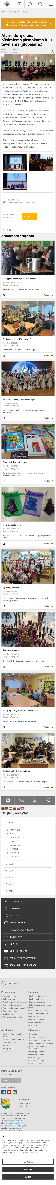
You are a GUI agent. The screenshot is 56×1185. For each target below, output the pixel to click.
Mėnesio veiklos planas (21, 930)
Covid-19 (14, 944)
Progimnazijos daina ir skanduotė (15, 1008)
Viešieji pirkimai (8, 1049)
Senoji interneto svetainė (23, 958)
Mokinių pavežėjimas (37, 1017)
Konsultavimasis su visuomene (41, 1043)
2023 (11, 878)
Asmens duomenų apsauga (39, 1040)
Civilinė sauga (34, 1058)
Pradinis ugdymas (36, 999)
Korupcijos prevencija (37, 1055)
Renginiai (26, 12)
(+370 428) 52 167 (16, 1121)
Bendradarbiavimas (10, 1014)
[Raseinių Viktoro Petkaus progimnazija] (7, 4)
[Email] (15, 1092)
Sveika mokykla (17, 923)
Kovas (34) (14, 849)
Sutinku (28, 1177)
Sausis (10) (14, 857)
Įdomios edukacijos (12, 525)
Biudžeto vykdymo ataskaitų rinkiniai (13, 1035)
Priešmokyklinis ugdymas (39, 996)
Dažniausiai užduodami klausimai (38, 1047)
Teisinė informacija (36, 1061)
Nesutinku (28, 1169)
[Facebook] (3, 1092)
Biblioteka (15, 916)
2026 (11, 822)
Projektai (15, 908)
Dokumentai (16, 901)
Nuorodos (33, 1034)
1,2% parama (16, 937)
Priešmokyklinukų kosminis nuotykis (19, 400)
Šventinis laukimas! (11, 650)
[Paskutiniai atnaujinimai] (30, 4)
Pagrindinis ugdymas (37, 1002)
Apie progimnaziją (9, 996)
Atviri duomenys (35, 1064)
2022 (11, 884)
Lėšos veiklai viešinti (10, 1043)
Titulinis (4, 12)
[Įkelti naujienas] (19, 4)
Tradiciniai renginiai (10, 1011)
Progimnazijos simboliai (12, 1005)
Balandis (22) (15, 845)
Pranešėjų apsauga (36, 1052)
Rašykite (6, 1081)
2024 (11, 871)
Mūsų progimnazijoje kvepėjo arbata (19, 279)
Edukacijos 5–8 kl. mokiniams (16, 771)
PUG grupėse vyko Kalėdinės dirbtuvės (20, 711)
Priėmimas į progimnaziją (12, 1017)
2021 (11, 891)
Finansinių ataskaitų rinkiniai (13, 1040)
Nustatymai (28, 1162)
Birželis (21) (15, 838)
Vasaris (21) (15, 853)
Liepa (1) (13, 834)
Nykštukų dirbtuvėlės (12, 588)
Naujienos (15, 12)
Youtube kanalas (18, 951)
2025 (11, 864)
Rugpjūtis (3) (15, 830)
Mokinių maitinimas (36, 1020)
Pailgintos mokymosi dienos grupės (40, 1006)
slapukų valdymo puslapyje (28, 1152)
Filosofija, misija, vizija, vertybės (15, 1002)
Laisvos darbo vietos (37, 1037)
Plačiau (47, 295)
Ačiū (27, 216)
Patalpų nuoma (35, 1023)
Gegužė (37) (14, 841)
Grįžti (9, 230)
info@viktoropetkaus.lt (14, 1123)
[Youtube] (9, 1092)
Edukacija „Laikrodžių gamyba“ (17, 339)
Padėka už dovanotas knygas (16, 462)
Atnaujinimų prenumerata (23, 965)
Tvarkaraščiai (13, 983)
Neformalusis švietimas (38, 1011)
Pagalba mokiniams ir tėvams (40, 1014)
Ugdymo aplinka (9, 999)
